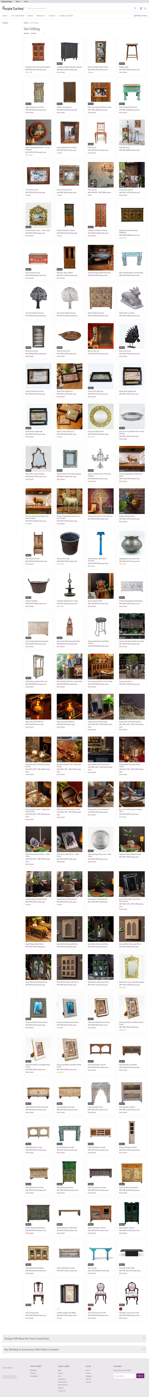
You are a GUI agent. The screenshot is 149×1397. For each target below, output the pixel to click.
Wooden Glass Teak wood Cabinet (38, 67)
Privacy (88, 1373)
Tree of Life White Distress (66, 313)
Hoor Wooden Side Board (35, 1268)
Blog (59, 1370)
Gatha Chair (92, 147)
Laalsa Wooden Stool (95, 1107)
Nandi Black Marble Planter (97, 899)
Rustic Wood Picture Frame (66, 147)
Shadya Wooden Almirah (128, 1147)
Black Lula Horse (125, 351)
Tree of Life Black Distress (35, 313)
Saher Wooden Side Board (128, 1187)
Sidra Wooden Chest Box (34, 1187)
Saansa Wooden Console (97, 1065)
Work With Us (63, 1385)
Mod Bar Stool (124, 147)
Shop (5, 16)
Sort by (26, 33)
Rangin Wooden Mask (127, 516)
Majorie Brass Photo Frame (97, 722)
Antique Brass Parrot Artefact (98, 809)
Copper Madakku (32, 601)
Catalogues (61, 1379)
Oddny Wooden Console (96, 1147)
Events (52, 16)
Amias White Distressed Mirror (130, 944)
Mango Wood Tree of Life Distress (100, 516)
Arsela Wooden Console (65, 1147)
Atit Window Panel (32, 558)
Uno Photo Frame (32, 190)
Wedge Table (123, 67)
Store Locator (66, 16)
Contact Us (61, 1391)
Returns (88, 1379)
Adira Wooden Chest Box (97, 1187)
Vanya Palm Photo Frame (34, 391)
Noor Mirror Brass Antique (35, 474)
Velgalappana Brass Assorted (129, 558)
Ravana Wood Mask (95, 601)
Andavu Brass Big (63, 558)
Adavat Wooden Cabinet (96, 1228)
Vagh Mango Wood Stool (34, 944)
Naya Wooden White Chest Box (37, 1107)
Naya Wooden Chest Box (128, 1065)
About (30, 16)
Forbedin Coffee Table (127, 1268)
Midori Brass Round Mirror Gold (68, 809)
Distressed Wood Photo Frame (36, 1022)
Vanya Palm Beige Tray (65, 391)
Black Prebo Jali (93, 351)
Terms (88, 1370)
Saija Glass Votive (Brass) (34, 722)
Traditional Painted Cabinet (97, 230)
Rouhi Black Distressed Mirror (98, 982)
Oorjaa (26, 1)
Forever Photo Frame (64, 190)
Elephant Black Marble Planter (36, 899)
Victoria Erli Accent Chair (97, 1313)
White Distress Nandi (126, 313)
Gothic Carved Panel (64, 107)
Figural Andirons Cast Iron (35, 107)
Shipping (88, 1376)
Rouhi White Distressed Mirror (68, 982)
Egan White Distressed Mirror (67, 944)
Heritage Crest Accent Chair (129, 1313)
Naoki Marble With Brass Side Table (69, 681)
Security (88, 1382)
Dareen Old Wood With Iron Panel (131, 641)
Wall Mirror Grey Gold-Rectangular (131, 982)
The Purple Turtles (6, 1)
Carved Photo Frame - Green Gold (38, 230)
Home (26, 23)
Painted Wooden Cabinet (66, 230)
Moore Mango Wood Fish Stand (99, 273)
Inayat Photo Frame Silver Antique (69, 474)
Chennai (33, 1373)
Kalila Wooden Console (34, 1147)
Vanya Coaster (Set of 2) (65, 431)
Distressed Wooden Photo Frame (99, 107)
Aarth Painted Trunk (33, 273)
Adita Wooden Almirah (65, 1187)
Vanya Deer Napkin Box (34, 431)
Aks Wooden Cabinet (126, 1228)
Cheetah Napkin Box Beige (66, 1313)
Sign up (140, 1376)
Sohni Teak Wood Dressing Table (68, 641)
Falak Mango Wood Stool (128, 107)
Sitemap (60, 1388)
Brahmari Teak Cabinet (65, 273)
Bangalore (33, 1370)
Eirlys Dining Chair (32, 1313)
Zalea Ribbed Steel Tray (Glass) (98, 764)
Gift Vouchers (17, 16)
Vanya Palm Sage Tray (95, 391)
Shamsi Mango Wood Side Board (130, 601)
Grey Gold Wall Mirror (96, 431)
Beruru (18, 1)
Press (60, 1376)
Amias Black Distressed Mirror (36, 982)
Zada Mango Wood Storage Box (37, 641)
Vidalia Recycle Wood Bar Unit (36, 681)
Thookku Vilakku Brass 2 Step (67, 601)
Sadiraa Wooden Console (66, 1268)
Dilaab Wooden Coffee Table (67, 1228)
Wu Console (92, 1268)
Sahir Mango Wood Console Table (131, 273)
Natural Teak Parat (63, 351)
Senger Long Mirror (126, 681)
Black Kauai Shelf (32, 351)
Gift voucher (92, 190)
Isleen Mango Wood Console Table (100, 681)
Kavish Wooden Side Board (35, 1228)
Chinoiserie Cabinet (126, 190)
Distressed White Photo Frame (68, 1022)
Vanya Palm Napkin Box (127, 391)
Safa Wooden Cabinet (127, 1107)
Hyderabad (33, 1376)
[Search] (135, 8)
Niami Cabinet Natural (96, 313)
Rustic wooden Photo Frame (98, 67)
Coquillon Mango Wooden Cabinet (69, 67)
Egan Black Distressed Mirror (98, 944)
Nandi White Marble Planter (67, 899)
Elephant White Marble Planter (130, 854)
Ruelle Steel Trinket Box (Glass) (130, 722)
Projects (40, 16)
